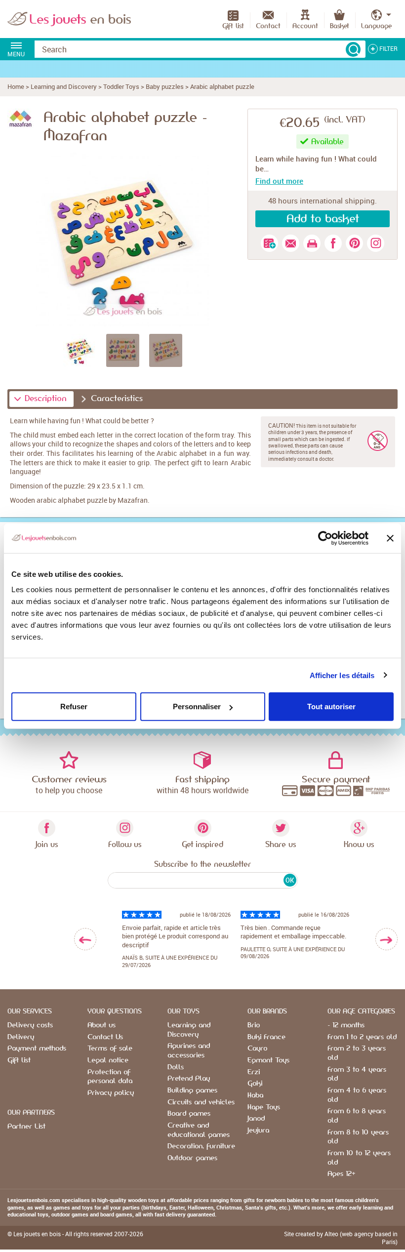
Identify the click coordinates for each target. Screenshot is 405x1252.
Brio (253, 1025)
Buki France (266, 1037)
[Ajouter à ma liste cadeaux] (269, 243)
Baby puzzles (165, 86)
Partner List (26, 1126)
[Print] (312, 243)
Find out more (279, 181)
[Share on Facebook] (333, 243)
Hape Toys (263, 1107)
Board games (188, 1113)
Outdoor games (192, 1158)
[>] (386, 939)
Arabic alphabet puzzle (222, 86)
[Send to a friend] (290, 243)
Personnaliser (197, 706)
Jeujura (258, 1130)
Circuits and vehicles (201, 1102)
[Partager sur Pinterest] (354, 243)
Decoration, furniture (201, 1146)
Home (15, 86)
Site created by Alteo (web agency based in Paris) (341, 1238)
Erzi (253, 1072)
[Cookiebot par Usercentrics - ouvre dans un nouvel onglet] (325, 537)
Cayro (257, 1048)
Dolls (175, 1067)
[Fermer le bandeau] (390, 537)
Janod (256, 1118)
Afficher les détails (342, 675)
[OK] (353, 49)
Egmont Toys (268, 1060)
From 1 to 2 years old (362, 1037)
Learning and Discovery (64, 86)
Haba (255, 1095)
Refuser (73, 706)
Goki (254, 1083)
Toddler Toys (121, 86)
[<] (85, 939)
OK (289, 880)
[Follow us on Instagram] (375, 243)
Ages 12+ (341, 1174)
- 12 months (345, 1025)
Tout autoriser (331, 706)
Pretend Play (188, 1078)
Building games (192, 1090)
